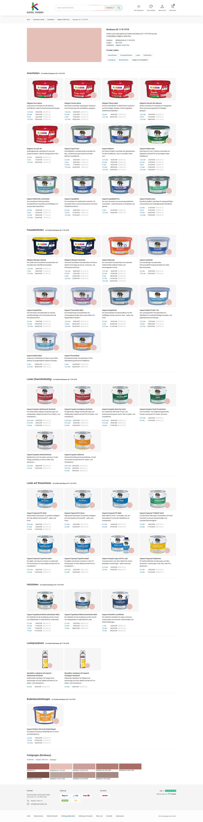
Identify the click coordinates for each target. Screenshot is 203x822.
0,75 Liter (30, 423)
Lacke (138, 55)
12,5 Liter (30, 119)
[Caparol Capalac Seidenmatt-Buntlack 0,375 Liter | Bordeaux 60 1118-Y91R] (45, 395)
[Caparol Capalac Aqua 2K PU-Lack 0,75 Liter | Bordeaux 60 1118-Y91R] (120, 544)
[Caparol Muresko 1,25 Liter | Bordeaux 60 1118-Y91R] (120, 246)
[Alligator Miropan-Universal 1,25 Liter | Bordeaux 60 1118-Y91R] (82, 246)
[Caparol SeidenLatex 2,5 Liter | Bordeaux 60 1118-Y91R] (158, 185)
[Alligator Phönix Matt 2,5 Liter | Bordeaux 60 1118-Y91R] (120, 89)
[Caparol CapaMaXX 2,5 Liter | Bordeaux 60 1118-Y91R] (82, 185)
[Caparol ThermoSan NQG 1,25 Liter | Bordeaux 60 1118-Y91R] (82, 296)
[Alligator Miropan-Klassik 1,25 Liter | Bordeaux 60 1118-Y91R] (45, 246)
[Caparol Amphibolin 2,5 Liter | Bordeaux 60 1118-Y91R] (120, 296)
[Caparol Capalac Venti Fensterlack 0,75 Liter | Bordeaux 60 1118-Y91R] (158, 395)
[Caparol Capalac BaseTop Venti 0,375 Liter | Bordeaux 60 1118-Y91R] (120, 395)
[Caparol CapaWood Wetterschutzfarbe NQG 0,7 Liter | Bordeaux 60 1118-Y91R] (45, 600)
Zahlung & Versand (85, 816)
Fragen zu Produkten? (140, 60)
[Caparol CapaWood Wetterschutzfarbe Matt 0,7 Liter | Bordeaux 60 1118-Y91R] (82, 600)
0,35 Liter (30, 524)
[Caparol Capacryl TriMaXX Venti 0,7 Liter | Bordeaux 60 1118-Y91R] (158, 499)
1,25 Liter (30, 112)
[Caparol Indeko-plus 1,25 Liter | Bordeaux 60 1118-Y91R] (158, 135)
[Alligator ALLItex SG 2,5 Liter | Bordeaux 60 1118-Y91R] (45, 135)
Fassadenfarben (126, 55)
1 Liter (104, 626)
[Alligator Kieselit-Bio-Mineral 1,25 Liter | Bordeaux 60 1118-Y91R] (158, 89)
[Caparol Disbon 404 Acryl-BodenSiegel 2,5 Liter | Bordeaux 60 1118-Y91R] (45, 715)
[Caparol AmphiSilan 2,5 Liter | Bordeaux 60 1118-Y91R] (45, 296)
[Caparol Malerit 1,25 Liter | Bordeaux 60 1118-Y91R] (120, 135)
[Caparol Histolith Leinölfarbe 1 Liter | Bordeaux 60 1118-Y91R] (120, 600)
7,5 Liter (67, 165)
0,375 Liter (30, 420)
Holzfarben (147, 55)
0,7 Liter (29, 527)
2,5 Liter (29, 114)
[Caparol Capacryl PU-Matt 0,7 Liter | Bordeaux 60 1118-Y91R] (120, 499)
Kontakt (30, 791)
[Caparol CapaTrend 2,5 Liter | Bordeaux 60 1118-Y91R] (82, 135)
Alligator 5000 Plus (122, 45)
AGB (28, 816)
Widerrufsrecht (52, 816)
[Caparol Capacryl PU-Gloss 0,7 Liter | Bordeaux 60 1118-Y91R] (82, 499)
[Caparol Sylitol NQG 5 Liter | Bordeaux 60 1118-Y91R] (45, 342)
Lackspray (111, 60)
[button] (139, 8)
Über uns (99, 816)
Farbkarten (30, 759)
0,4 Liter (29, 687)
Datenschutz (38, 816)
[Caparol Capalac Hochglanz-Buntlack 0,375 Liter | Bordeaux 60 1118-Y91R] (82, 395)
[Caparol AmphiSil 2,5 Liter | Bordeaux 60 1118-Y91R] (158, 246)
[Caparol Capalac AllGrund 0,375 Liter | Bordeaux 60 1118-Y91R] (82, 440)
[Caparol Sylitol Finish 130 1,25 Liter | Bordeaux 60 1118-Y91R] (158, 296)
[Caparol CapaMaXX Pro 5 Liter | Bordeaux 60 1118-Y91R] (120, 185)
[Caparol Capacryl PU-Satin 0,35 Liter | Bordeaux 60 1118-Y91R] (45, 499)
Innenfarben (112, 55)
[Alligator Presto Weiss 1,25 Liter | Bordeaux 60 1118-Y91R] (82, 89)
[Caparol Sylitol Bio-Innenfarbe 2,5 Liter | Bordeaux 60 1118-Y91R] (45, 185)
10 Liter (29, 631)
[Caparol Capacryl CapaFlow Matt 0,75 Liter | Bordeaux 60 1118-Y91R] (82, 544)
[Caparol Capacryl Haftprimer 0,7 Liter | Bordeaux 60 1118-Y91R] (158, 544)
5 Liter (29, 117)
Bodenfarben (123, 60)
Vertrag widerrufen (68, 816)
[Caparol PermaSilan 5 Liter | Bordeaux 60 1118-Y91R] (82, 342)
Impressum (120, 816)
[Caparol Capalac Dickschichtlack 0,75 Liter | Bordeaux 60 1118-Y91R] (45, 440)
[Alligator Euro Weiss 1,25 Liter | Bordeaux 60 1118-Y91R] (45, 89)
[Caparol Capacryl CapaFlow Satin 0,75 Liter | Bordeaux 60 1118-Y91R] (45, 544)
